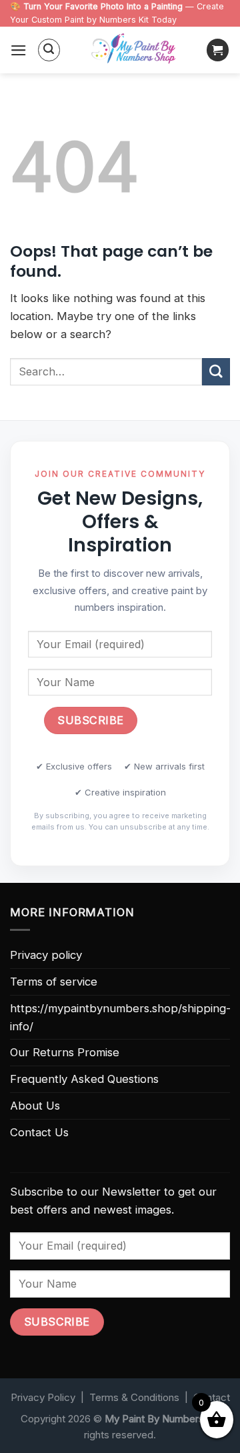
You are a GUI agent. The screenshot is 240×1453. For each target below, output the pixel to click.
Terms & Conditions (134, 1397)
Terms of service (53, 981)
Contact (211, 1397)
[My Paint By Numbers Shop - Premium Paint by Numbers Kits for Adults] (133, 50)
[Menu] (18, 50)
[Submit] (216, 371)
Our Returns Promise (64, 1052)
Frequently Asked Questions (84, 1079)
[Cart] (218, 50)
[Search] (49, 50)
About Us (35, 1105)
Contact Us (39, 1132)
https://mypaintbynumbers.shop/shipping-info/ (120, 1017)
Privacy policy (46, 955)
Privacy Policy (43, 1397)
